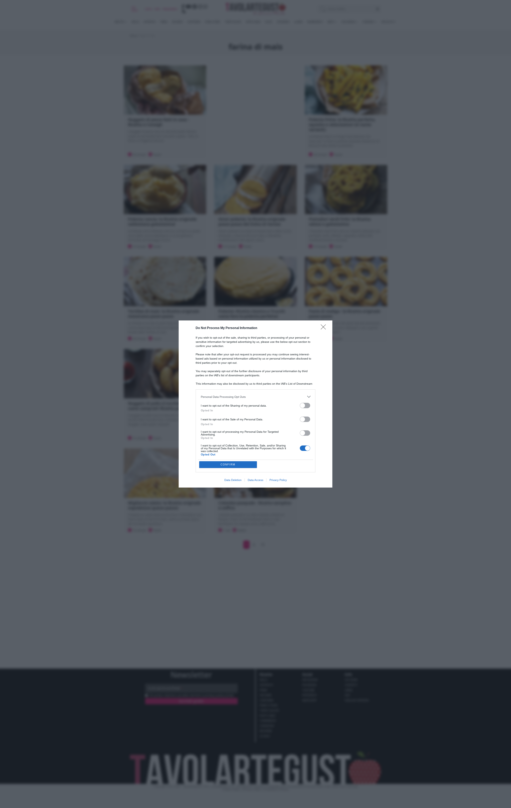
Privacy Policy (278, 480)
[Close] (324, 328)
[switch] (305, 405)
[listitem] (255, 397)
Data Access (255, 480)
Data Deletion (233, 480)
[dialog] (255, 404)
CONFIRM (228, 464)
